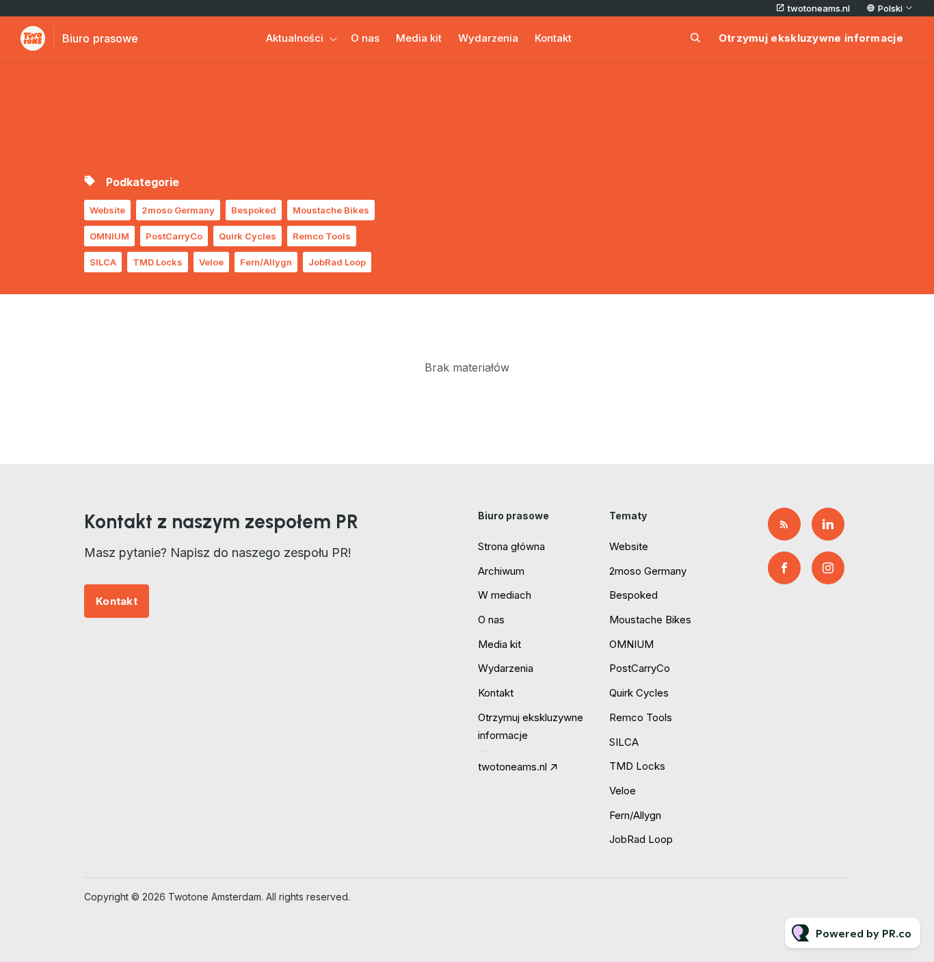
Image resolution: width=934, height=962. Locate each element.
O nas (365, 37)
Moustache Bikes (331, 210)
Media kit (419, 37)
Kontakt (553, 37)
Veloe (211, 262)
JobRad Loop (337, 262)
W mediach (504, 594)
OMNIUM (109, 236)
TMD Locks (158, 262)
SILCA (103, 262)
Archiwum (501, 570)
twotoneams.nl (819, 8)
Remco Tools (322, 236)
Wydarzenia (488, 37)
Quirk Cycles (247, 236)
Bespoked (253, 210)
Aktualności (294, 37)
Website (107, 210)
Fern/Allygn (266, 262)
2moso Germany (178, 210)
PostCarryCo (174, 236)
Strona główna (511, 546)
